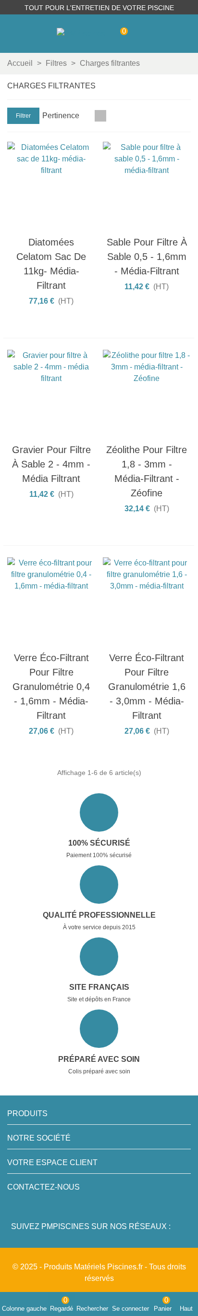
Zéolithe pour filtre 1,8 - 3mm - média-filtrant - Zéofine (146, 471)
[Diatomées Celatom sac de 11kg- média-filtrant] (51, 186)
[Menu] (182, 34)
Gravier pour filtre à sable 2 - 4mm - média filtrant (51, 464)
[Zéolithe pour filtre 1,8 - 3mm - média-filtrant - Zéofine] (147, 394)
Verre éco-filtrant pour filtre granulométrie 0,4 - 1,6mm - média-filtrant (51, 686)
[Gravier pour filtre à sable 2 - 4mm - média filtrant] (51, 394)
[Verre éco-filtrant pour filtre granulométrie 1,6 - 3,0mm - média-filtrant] (147, 601)
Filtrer (23, 115)
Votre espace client (52, 1162)
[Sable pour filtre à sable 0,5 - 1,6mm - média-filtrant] (147, 186)
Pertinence (61, 115)
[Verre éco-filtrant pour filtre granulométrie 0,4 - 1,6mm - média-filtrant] (51, 601)
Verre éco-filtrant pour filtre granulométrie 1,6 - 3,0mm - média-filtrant (147, 686)
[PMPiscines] (81, 34)
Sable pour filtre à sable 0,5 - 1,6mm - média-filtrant (147, 256)
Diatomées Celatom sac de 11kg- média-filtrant (51, 264)
